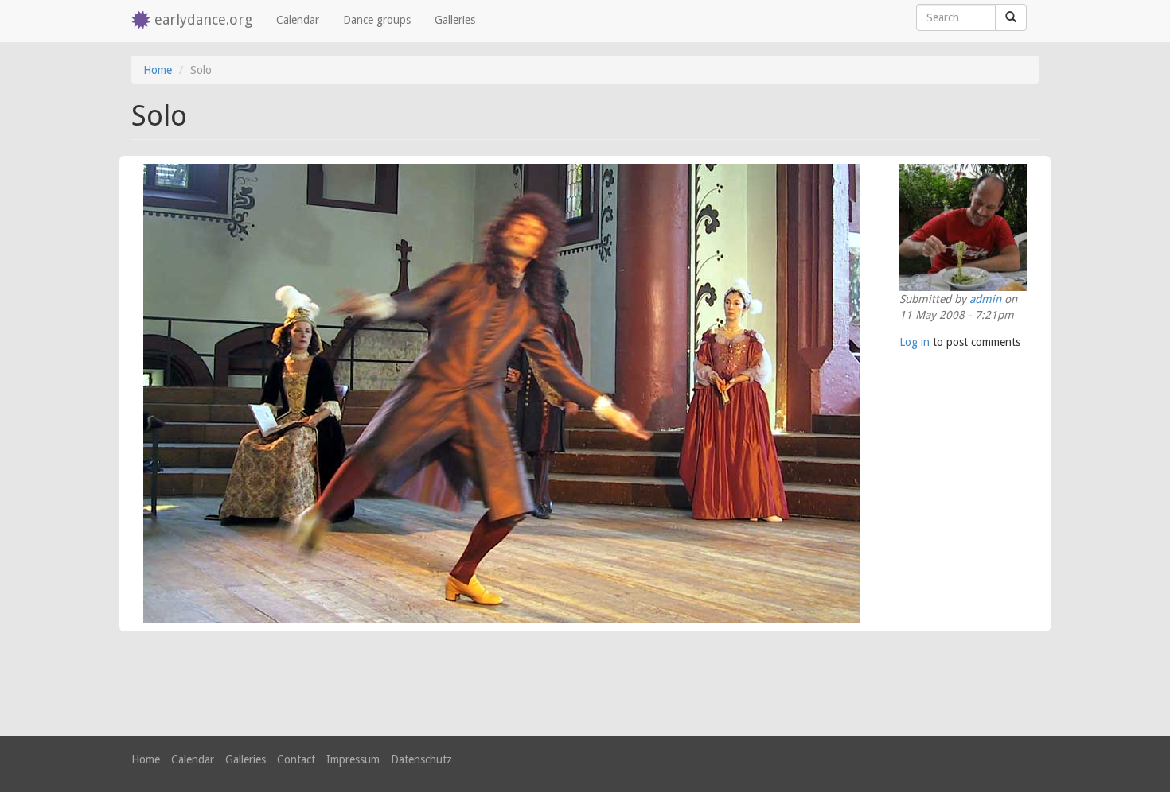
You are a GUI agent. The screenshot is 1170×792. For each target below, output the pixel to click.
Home (157, 70)
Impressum (353, 759)
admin (985, 299)
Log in (914, 342)
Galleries (455, 20)
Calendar (297, 20)
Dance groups (377, 20)
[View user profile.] (963, 227)
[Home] (142, 21)
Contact (296, 759)
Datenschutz (421, 759)
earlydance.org (203, 19)
